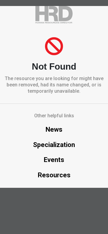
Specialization (54, 144)
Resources (54, 175)
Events (54, 160)
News (54, 129)
